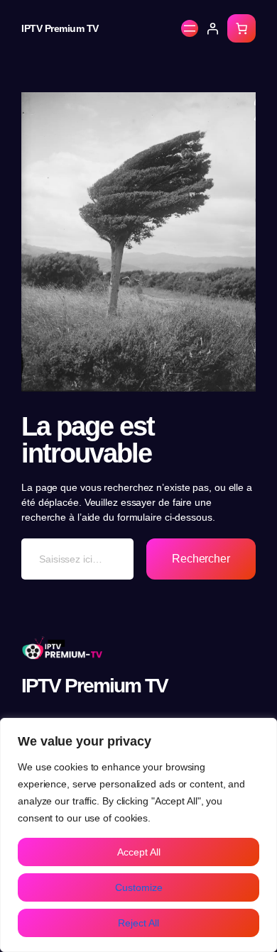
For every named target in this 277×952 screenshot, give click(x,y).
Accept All (139, 852)
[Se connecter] (212, 28)
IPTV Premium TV (60, 28)
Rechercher (201, 558)
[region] (138, 835)
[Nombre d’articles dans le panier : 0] (241, 28)
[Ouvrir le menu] (189, 28)
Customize (139, 887)
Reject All (138, 923)
